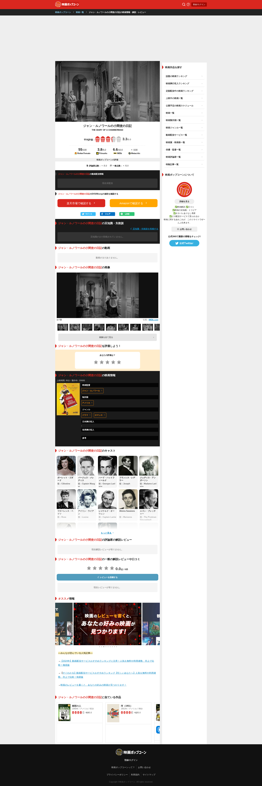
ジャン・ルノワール (91, 391)
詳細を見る (184, 201)
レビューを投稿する (108, 577)
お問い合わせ (186, 229)
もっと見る (106, 533)
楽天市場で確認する (79, 203)
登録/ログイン (199, 4)
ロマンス (99, 415)
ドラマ (85, 415)
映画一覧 (80, 12)
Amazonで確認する (131, 203)
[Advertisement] (131, 38)
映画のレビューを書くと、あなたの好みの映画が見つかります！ (93, 685)
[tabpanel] (107, 624)
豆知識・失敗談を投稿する (145, 229)
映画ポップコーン (63, 12)
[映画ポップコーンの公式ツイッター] (184, 243)
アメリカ (86, 403)
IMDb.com (153, 320)
